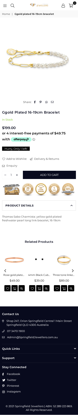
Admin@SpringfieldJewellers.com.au (32, 337)
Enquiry (11, 165)
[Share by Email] (52, 102)
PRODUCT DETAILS (19, 205)
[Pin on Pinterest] (40, 102)
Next (73, 271)
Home (6, 13)
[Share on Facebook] (34, 102)
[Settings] (63, 5)
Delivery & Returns (46, 158)
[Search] (12, 5)
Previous (5, 271)
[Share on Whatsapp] (46, 102)
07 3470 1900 (16, 331)
